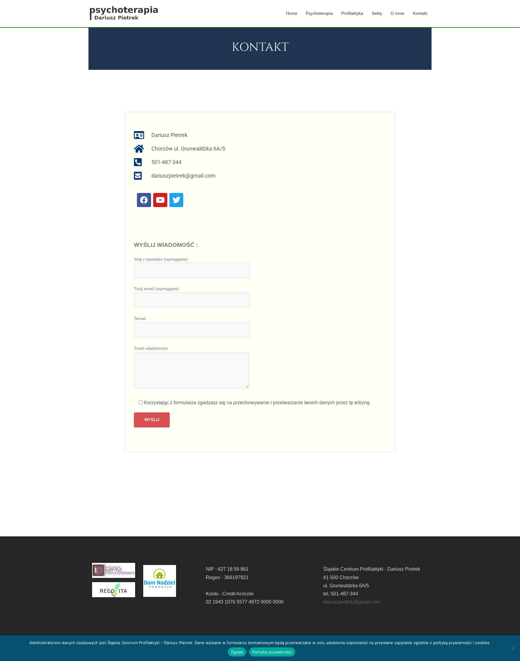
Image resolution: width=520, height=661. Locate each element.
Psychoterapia (319, 13)
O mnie (397, 13)
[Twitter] (176, 200)
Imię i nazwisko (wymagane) (161, 259)
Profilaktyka (352, 13)
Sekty (377, 13)
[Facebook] (144, 200)
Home (291, 13)
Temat (140, 318)
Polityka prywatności (272, 652)
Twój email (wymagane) (156, 288)
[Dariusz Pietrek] (123, 13)
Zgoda (237, 652)
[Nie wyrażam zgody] (512, 648)
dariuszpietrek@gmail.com (351, 601)
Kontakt (420, 13)
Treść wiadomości (151, 348)
